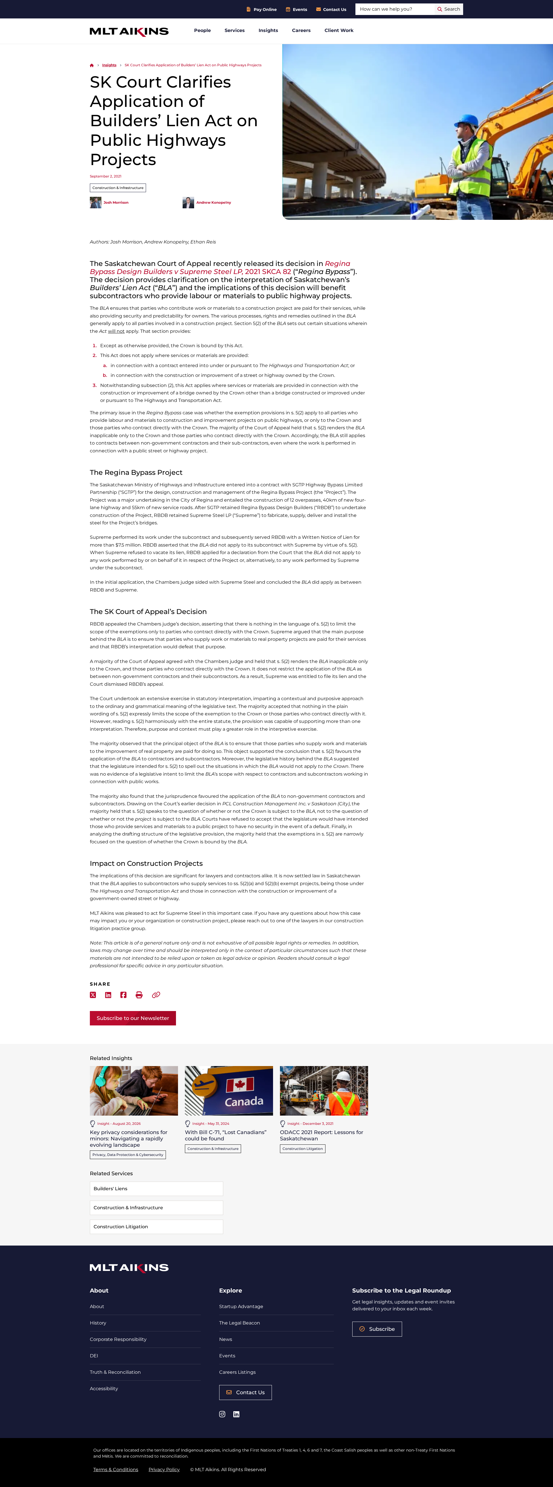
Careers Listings (237, 1372)
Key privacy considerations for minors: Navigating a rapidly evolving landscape (128, 1138)
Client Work (339, 30)
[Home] (92, 65)
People (202, 30)
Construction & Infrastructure (117, 188)
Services (235, 30)
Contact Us (334, 9)
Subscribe (382, 1329)
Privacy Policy (164, 1469)
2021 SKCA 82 (220, 267)
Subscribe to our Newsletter (133, 1018)
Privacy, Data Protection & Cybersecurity (127, 1154)
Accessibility (104, 1388)
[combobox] (395, 9)
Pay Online (265, 9)
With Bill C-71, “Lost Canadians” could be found (225, 1135)
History (98, 1323)
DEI (94, 1355)
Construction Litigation (303, 1148)
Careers (301, 30)
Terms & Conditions (115, 1469)
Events (300, 9)
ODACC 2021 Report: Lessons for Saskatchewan (321, 1135)
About (97, 1306)
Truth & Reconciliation (115, 1372)
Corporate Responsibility (118, 1339)
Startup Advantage (241, 1306)
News (225, 1339)
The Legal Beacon (239, 1323)
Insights (268, 30)
